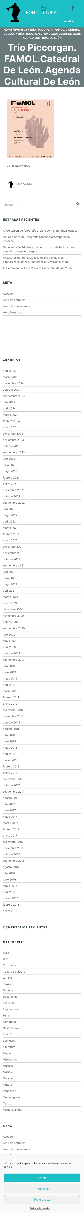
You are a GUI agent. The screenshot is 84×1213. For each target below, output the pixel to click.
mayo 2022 (10, 515)
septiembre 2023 (14, 452)
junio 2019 (9, 672)
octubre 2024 (11, 389)
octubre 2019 (11, 653)
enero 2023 (10, 483)
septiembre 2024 (14, 395)
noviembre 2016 (13, 848)
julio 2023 (9, 458)
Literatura (9, 1047)
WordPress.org (12, 312)
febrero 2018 (11, 766)
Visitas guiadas (12, 1109)
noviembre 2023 (13, 439)
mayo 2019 (10, 678)
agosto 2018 (11, 728)
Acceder (8, 293)
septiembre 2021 (13, 565)
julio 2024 (9, 402)
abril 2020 (9, 647)
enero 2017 (10, 835)
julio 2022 (9, 509)
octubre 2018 (11, 722)
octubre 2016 (11, 854)
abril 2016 (9, 892)
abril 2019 (9, 684)
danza (7, 984)
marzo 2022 (10, 527)
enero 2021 (10, 603)
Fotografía (9, 1021)
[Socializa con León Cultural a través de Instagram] (40, 5)
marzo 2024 (10, 414)
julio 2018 (9, 735)
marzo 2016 (10, 898)
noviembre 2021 (13, 552)
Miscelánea (10, 1059)
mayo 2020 (10, 640)
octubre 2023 (11, 446)
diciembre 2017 (13, 779)
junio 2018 (9, 741)
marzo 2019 (10, 691)
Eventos (20, 29)
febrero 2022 (11, 534)
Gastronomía (11, 1028)
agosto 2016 (11, 867)
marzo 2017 (10, 823)
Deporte (8, 990)
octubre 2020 (11, 622)
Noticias (8, 1078)
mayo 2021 (10, 584)
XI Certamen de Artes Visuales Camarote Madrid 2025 (37, 268)
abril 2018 (9, 753)
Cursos (7, 977)
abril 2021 (9, 590)
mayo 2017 (10, 816)
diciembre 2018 (13, 710)
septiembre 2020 (14, 628)
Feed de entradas (14, 299)
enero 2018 (10, 772)
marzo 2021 (10, 596)
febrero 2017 (11, 829)
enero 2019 (10, 703)
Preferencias (42, 1199)
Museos (8, 1065)
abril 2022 (9, 521)
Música (7, 1072)
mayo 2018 (10, 747)
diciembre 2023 (13, 433)
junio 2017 (9, 810)
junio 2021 (9, 578)
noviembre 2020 (13, 615)
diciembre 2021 (13, 546)
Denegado (42, 1188)
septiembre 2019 (14, 659)
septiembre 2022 (14, 502)
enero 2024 (10, 427)
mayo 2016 (10, 885)
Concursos (9, 965)
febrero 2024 (11, 421)
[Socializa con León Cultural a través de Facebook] (70, 5)
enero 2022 (10, 540)
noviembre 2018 (13, 716)
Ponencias (9, 1090)
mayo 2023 (10, 471)
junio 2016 (9, 879)
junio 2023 (9, 465)
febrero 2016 (11, 904)
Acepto (42, 1178)
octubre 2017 (11, 785)
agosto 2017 (11, 797)
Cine (6, 959)
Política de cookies (40, 1208)
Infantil (7, 1034)
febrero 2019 (11, 697)
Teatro (7, 1103)
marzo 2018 (10, 760)
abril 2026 (9, 370)
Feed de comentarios (16, 306)
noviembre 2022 (13, 490)
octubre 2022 (11, 496)
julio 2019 (9, 666)
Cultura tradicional (14, 971)
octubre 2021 (11, 559)
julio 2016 (9, 873)
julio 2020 (9, 634)
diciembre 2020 (13, 609)
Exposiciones (11, 1009)
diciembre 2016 (13, 841)
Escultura (9, 1003)
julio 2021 (9, 571)
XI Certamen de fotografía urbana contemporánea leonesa (40, 230)
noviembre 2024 (13, 383)
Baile (6, 952)
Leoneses (9, 1040)
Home (8, 29)
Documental (10, 996)
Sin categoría (11, 1097)
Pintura (7, 1084)
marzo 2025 (10, 377)
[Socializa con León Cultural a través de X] (55, 5)
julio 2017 (9, 804)
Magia (7, 1053)
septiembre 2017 (13, 791)
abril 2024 (9, 408)
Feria (6, 1015)
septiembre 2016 (14, 860)
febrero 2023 (11, 477)
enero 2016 (10, 910)
